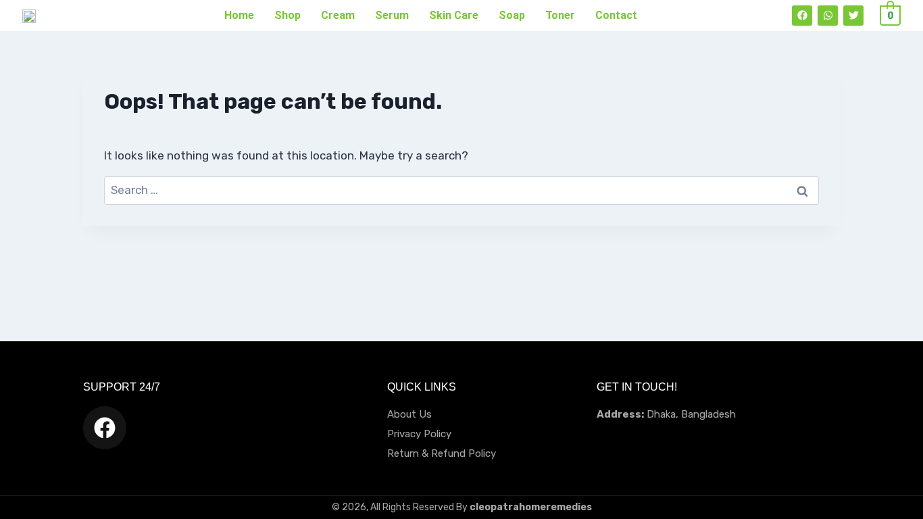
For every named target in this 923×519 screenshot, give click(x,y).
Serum (392, 15)
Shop (287, 15)
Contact (616, 15)
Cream (338, 15)
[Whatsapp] (828, 15)
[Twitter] (853, 15)
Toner (560, 15)
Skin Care (453, 15)
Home (239, 15)
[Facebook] (802, 15)
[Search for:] (461, 190)
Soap (512, 15)
